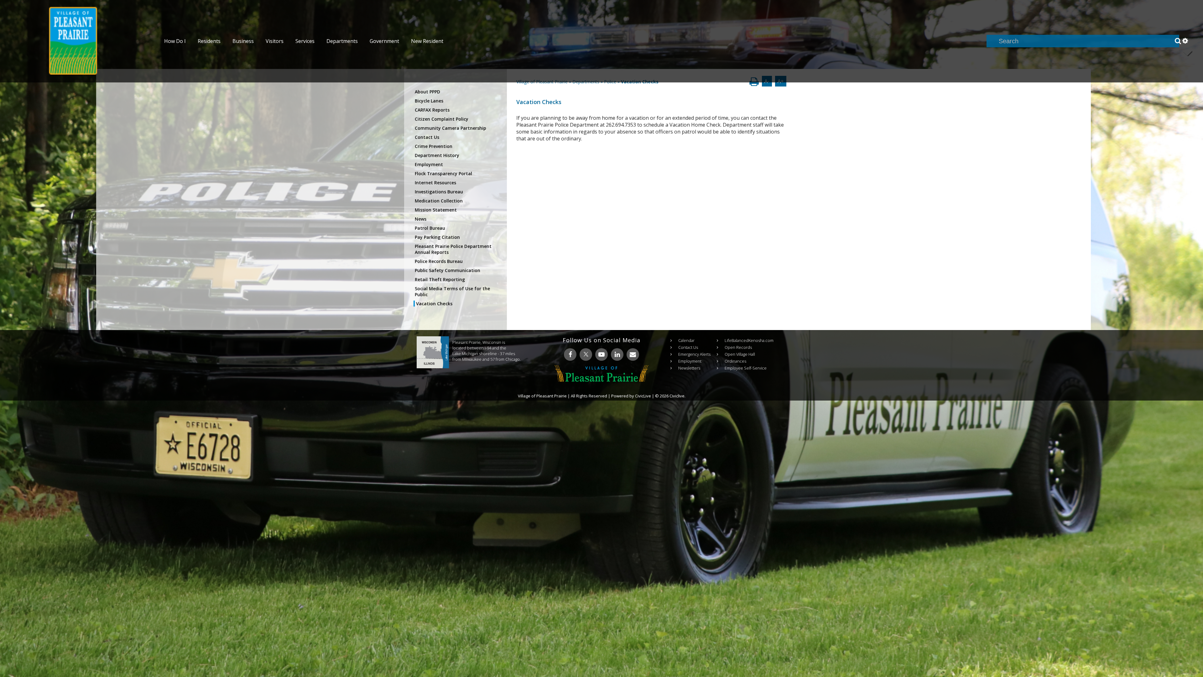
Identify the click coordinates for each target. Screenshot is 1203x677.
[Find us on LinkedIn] (617, 354)
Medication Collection (439, 201)
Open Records (738, 347)
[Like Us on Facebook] (570, 354)
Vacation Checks (434, 304)
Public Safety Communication (447, 270)
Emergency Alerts (694, 354)
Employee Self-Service (746, 368)
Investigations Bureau (439, 192)
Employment (429, 164)
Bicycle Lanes (429, 101)
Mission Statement (436, 210)
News (420, 219)
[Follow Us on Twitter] (586, 354)
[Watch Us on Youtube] (601, 354)
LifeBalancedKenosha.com (749, 340)
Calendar (686, 340)
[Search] (1178, 41)
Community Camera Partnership (450, 128)
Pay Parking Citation (437, 237)
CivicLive (643, 396)
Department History (437, 155)
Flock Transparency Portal (443, 173)
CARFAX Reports (432, 110)
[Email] (633, 354)
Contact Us (427, 137)
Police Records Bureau (439, 261)
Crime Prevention (433, 146)
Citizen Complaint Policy (441, 119)
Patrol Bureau (430, 228)
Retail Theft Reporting (440, 279)
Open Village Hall (740, 354)
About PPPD (427, 92)
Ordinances (735, 361)
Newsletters (689, 368)
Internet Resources (435, 183)
